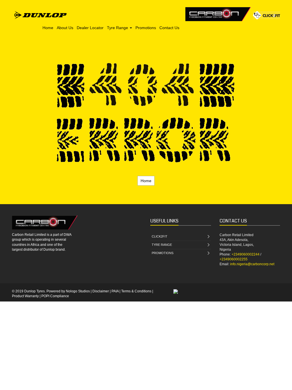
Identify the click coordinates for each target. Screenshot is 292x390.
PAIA (115, 291)
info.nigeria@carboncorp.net (252, 264)
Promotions (145, 27)
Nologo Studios (78, 291)
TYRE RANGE (162, 244)
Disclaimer (100, 291)
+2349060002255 (234, 259)
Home (47, 27)
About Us (65, 27)
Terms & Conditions (136, 291)
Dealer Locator (90, 27)
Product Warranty (25, 296)
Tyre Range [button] (118, 27)
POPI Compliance (55, 296)
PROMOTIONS (162, 253)
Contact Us (169, 27)
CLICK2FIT (159, 236)
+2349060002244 (245, 254)
